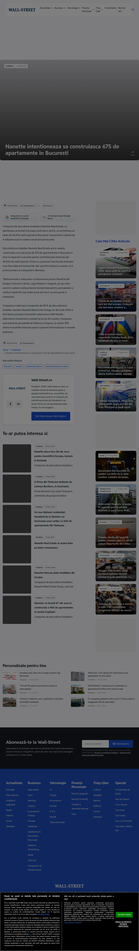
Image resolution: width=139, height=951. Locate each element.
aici (30, 934)
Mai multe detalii (43, 914)
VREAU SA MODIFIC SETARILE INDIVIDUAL (123, 924)
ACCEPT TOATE (124, 915)
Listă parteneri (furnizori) (72, 923)
